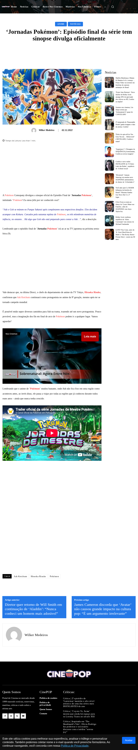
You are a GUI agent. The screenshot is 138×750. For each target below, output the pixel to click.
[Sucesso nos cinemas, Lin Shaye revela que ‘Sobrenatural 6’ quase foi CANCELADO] (109, 110)
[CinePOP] (6, 6)
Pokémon (9, 195)
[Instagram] (11, 716)
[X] (17, 716)
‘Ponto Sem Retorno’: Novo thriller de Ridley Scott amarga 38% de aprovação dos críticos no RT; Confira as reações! (125, 97)
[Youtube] (23, 716)
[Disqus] (52, 524)
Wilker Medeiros (46, 130)
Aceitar (128, 740)
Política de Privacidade (75, 745)
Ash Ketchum (23, 297)
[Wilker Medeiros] (34, 130)
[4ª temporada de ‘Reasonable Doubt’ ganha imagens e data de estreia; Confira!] (109, 124)
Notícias (75, 24)
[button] (112, 7)
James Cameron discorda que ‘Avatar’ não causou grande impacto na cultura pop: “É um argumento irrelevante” (102, 609)
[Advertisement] (52, 169)
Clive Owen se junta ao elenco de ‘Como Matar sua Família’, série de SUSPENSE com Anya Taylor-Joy (125, 206)
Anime (60, 24)
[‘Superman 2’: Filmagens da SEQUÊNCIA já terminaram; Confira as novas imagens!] (109, 151)
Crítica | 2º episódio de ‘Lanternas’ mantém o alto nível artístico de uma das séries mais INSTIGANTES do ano (79, 702)
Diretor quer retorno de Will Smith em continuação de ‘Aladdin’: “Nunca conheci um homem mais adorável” (33, 609)
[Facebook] (5, 716)
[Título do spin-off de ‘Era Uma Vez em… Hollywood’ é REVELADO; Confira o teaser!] (109, 138)
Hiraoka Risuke (92, 292)
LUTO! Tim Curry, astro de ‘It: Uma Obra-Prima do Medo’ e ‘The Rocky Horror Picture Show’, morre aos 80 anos (125, 234)
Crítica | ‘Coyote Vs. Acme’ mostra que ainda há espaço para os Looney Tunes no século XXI (79, 714)
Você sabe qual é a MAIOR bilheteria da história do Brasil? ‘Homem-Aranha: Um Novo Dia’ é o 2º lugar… (125, 192)
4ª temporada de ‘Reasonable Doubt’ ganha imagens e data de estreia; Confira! (125, 124)
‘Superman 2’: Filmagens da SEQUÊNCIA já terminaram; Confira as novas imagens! (125, 151)
